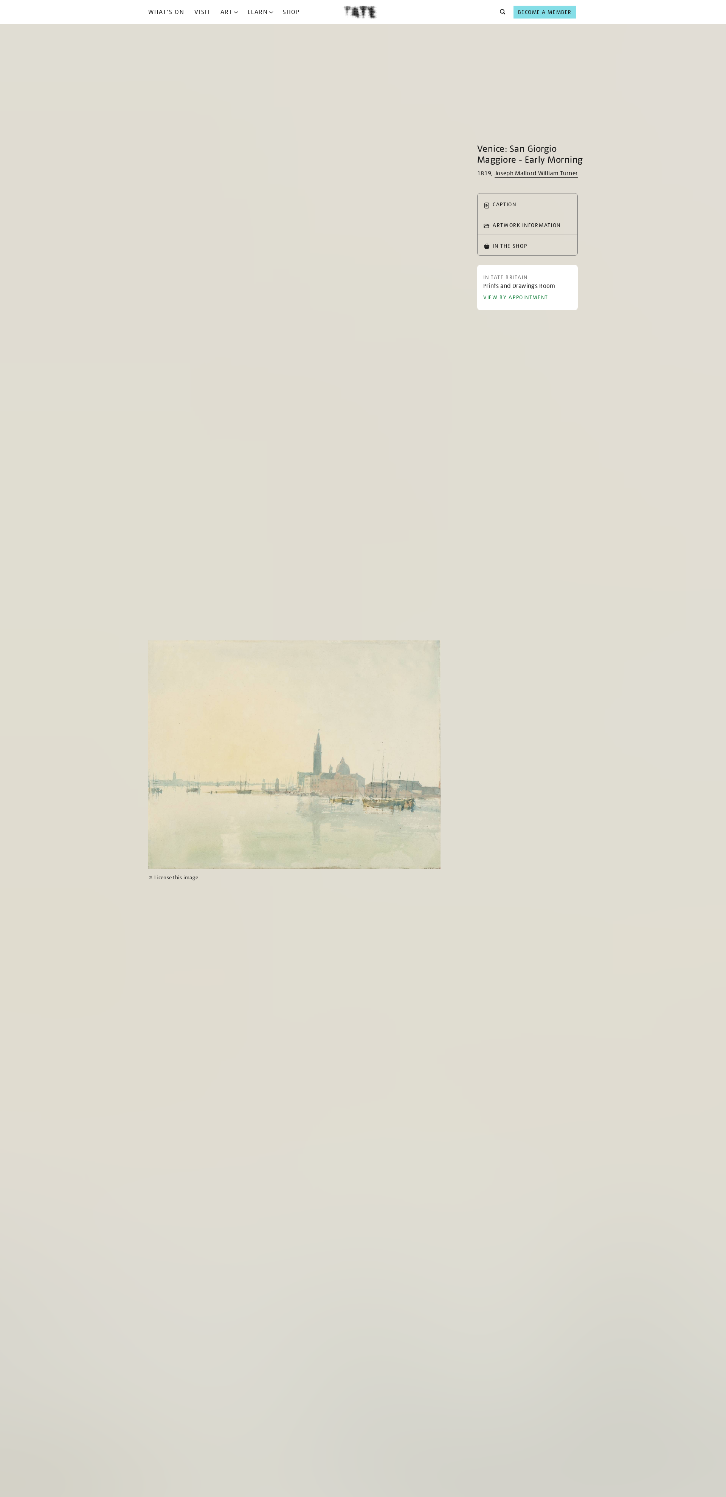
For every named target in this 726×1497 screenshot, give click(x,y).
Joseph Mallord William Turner (536, 173)
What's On (166, 12)
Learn (258, 12)
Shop (291, 12)
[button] (500, 12)
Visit (202, 12)
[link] (173, 877)
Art (226, 12)
